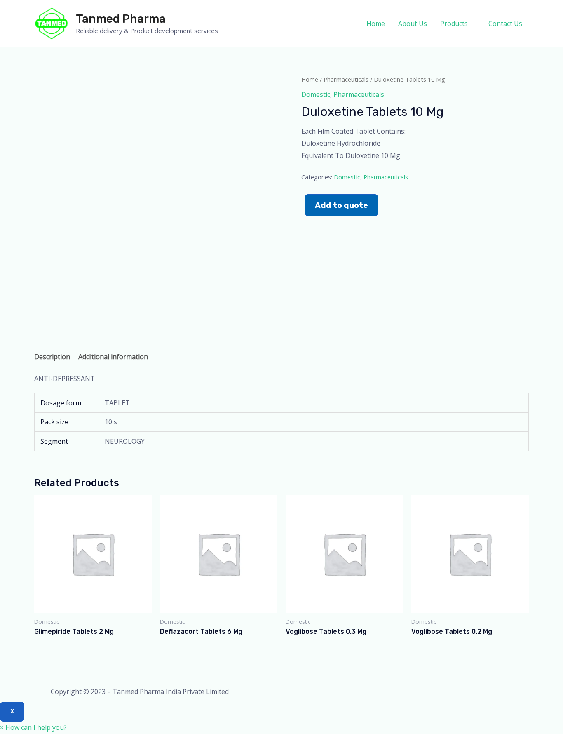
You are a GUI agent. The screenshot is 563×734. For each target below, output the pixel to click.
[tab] (52, 357)
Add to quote (341, 205)
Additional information (113, 356)
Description (52, 356)
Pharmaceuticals (346, 79)
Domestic (315, 94)
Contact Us (505, 23)
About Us (412, 23)
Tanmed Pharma (121, 19)
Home (375, 23)
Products (454, 23)
